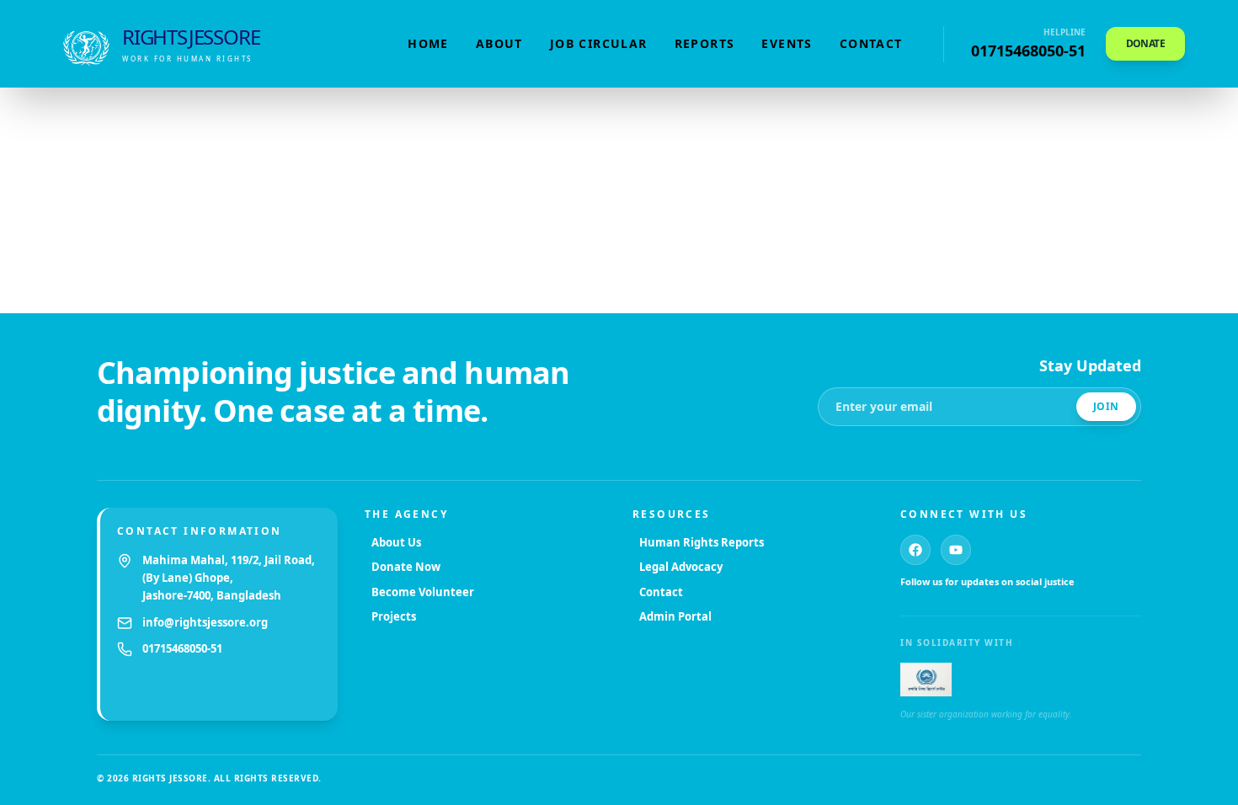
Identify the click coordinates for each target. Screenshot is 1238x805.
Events (786, 43)
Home (428, 43)
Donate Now (405, 566)
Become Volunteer (422, 592)
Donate (1145, 43)
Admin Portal (675, 616)
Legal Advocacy (681, 566)
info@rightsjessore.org (205, 622)
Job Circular (599, 43)
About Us (396, 542)
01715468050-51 (182, 648)
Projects (393, 616)
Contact (871, 43)
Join (1106, 406)
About (499, 43)
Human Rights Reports (701, 542)
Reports (705, 43)
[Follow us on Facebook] (915, 550)
